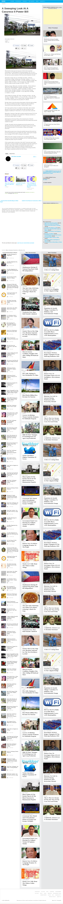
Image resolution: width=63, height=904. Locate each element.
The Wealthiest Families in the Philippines (53, 231)
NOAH (48, 80)
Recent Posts (12, 153)
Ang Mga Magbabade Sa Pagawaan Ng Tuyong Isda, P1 (12, 270)
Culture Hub (18, 1)
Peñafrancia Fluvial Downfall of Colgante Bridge (11, 369)
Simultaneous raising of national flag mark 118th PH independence (30, 269)
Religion (23, 413)
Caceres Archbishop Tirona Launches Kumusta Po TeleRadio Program (30, 416)
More (37, 1)
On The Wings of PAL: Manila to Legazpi (12, 277)
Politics (45, 37)
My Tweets (45, 179)
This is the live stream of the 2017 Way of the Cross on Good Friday (51, 419)
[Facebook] (34, 156)
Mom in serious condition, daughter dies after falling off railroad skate (30, 354)
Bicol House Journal (48, 268)
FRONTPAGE (37, 891)
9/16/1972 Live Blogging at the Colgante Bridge (51, 290)
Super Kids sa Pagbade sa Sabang (12, 466)
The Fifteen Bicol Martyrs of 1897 (51, 227)
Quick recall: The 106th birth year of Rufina (12, 308)
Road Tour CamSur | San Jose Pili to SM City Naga (12, 511)
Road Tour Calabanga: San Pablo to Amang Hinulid (12, 503)
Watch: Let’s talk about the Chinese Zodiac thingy (29, 565)
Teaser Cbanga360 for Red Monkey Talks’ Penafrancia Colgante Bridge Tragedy (12, 391)
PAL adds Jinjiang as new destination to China (30, 374)
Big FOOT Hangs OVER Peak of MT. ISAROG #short (12, 429)
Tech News (46, 66)
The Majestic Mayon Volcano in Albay (52, 237)
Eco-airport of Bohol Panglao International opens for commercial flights (52, 98)
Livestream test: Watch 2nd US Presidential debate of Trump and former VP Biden (29, 501)
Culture (45, 80)
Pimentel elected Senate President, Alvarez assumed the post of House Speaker (51, 40)
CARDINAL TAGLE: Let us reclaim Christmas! (52, 439)
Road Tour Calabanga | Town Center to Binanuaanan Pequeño (12, 451)
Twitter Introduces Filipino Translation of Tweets (29, 457)
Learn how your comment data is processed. (25, 242)
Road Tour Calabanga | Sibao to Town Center (12, 406)
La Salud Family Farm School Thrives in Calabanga (52, 125)
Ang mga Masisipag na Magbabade (12, 255)
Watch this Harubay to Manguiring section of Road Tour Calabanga (12, 436)
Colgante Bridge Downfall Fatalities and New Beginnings (12, 354)
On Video (12, 1)
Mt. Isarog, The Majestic (49, 233)
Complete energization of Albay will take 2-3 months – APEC (52, 111)
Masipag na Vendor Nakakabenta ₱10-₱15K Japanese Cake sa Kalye (12, 496)
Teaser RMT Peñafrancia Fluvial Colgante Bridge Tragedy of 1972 (12, 399)
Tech (47, 891)
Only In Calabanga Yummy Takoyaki (12, 488)
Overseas (25, 1)
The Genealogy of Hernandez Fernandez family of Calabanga (11, 324)
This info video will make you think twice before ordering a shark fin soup (30, 290)
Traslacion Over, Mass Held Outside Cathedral (29, 313)
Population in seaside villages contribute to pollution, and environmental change (51, 310)
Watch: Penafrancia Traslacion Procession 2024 (12, 338)
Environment (24, 286)
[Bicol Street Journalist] (8, 158)
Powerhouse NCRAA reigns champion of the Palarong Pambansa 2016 (51, 354)
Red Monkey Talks (50, 136)
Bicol (45, 52)
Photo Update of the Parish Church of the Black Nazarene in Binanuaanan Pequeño (29, 479)
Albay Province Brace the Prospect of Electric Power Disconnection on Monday (52, 225)
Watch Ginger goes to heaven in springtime (51, 166)
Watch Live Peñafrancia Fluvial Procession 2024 (12, 331)
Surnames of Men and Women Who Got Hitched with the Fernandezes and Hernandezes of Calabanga (12, 286)
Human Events (46, 164)
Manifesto (42, 1)
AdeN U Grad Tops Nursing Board (51, 223)
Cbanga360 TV (58, 894)
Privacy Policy (52, 896)
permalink (16, 193)
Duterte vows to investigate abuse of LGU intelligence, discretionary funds (52, 376)
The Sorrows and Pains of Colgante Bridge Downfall (12, 361)
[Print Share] (1, 453)
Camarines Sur (28, 192)
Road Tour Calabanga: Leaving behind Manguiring (11, 421)
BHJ (53, 894)
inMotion (48, 95)
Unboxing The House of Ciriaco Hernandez (12, 293)
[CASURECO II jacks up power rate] (21, 179)
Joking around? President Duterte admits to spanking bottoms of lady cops (52, 83)
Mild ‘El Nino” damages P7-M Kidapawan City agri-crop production (29, 436)
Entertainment (48, 351)
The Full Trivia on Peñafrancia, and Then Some (12, 346)
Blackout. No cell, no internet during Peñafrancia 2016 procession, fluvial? (50, 399)
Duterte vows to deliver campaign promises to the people (29, 545)
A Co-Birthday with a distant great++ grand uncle (12, 316)
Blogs (45, 150)
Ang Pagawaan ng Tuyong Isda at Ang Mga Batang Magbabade (12, 474)
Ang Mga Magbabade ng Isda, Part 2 (12, 262)
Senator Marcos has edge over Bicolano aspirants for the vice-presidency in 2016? (30, 333)
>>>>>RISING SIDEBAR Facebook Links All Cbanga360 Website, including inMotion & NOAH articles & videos (52, 172)
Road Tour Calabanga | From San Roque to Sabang (12, 481)
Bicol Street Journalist (16, 156)
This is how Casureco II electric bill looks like (10, 184)
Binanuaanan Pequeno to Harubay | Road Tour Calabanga (12, 444)
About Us (59, 896)
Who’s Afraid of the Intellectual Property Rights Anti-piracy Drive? (51, 68)
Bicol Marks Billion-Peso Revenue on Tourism (29, 396)
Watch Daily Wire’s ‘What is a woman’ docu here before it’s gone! (12, 414)
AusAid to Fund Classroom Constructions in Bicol (32, 200)
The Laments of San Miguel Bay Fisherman (11, 458)
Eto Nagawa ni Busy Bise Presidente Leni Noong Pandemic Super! (51, 139)
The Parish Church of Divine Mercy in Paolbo (53, 242)
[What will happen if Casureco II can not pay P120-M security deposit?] (32, 179)
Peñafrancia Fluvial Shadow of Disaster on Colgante (12, 376)
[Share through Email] (1, 456)
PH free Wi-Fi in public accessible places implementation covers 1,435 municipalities (51, 332)
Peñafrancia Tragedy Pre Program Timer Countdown (12, 384)
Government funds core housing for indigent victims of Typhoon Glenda (29, 523)
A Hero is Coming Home (51, 270)
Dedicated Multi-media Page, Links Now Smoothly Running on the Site (52, 152)
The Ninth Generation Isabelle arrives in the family (11, 301)
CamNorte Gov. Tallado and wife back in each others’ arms (52, 55)
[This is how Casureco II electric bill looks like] (10, 179)
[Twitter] (35, 156)
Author (7, 153)
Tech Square (31, 1)
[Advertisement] (52, 16)
